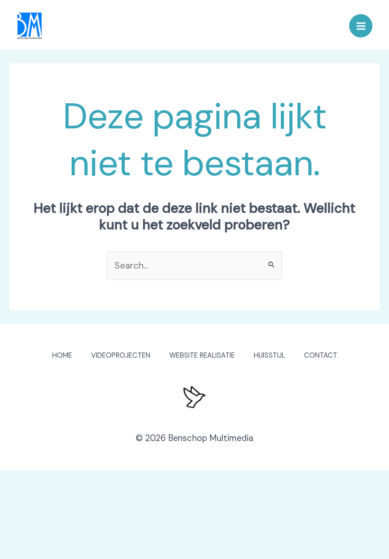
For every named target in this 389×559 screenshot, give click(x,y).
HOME (62, 355)
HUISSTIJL (269, 355)
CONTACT (320, 355)
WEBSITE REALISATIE (202, 355)
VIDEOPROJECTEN (120, 355)
